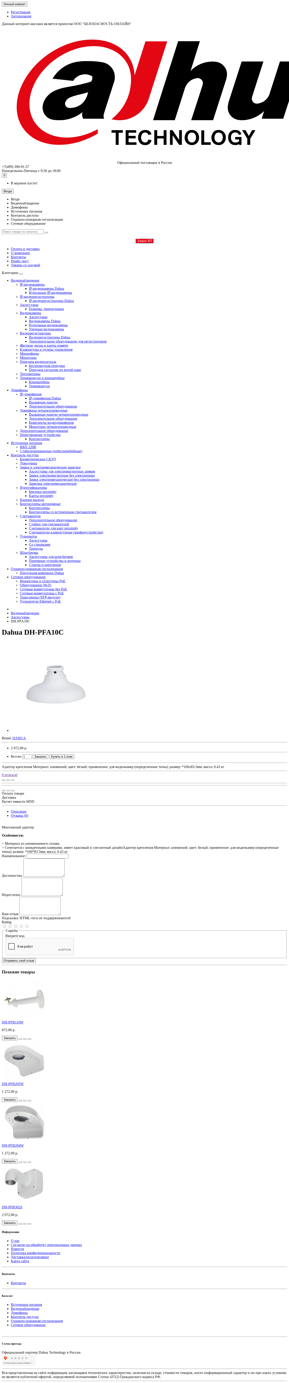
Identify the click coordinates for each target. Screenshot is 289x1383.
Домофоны (19, 390)
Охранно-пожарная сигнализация (37, 569)
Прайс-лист (20, 261)
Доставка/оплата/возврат (30, 1257)
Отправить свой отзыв (19, 960)
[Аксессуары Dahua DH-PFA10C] (56, 730)
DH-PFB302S (12, 1207)
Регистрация (20, 12)
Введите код (14, 936)
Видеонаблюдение (25, 280)
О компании (20, 253)
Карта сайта (20, 1261)
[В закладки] (8, 780)
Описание (18, 811)
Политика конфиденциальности (35, 1253)
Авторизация (21, 16)
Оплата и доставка (25, 249)
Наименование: (14, 856)
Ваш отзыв (10, 914)
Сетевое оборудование (28, 577)
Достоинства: (12, 875)
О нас (15, 1241)
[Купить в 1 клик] (20, 1039)
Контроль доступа (25, 455)
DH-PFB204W (13, 1145)
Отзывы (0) (19, 815)
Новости (17, 1249)
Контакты (18, 257)
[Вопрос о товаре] (3, 780)
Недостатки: (11, 895)
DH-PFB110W (12, 1022)
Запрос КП (144, 241)
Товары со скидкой (25, 265)
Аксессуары (20, 617)
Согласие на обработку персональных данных (46, 1245)
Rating (6, 922)
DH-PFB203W (13, 1084)
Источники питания (26, 443)
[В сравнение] (12, 780)
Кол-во (16, 756)
